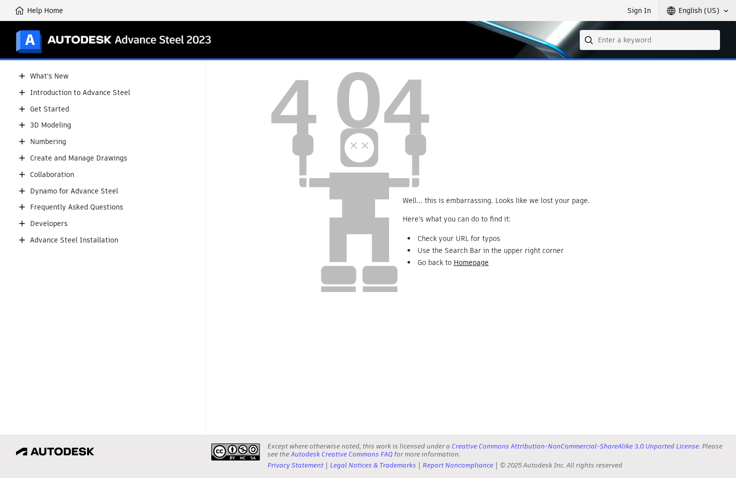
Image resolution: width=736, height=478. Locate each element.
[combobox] (650, 40)
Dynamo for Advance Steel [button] (74, 191)
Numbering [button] (48, 142)
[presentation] (235, 452)
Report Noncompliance (458, 465)
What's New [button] (49, 76)
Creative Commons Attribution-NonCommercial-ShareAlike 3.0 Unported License (575, 446)
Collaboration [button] (52, 174)
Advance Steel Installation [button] (74, 240)
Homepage (471, 263)
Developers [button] (49, 224)
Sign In (639, 11)
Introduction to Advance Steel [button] (80, 92)
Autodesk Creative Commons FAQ (342, 454)
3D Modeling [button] (50, 125)
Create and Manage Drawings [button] (78, 158)
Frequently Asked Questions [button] (76, 207)
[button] (697, 10)
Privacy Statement (295, 465)
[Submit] (590, 40)
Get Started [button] (49, 109)
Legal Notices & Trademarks (373, 465)
